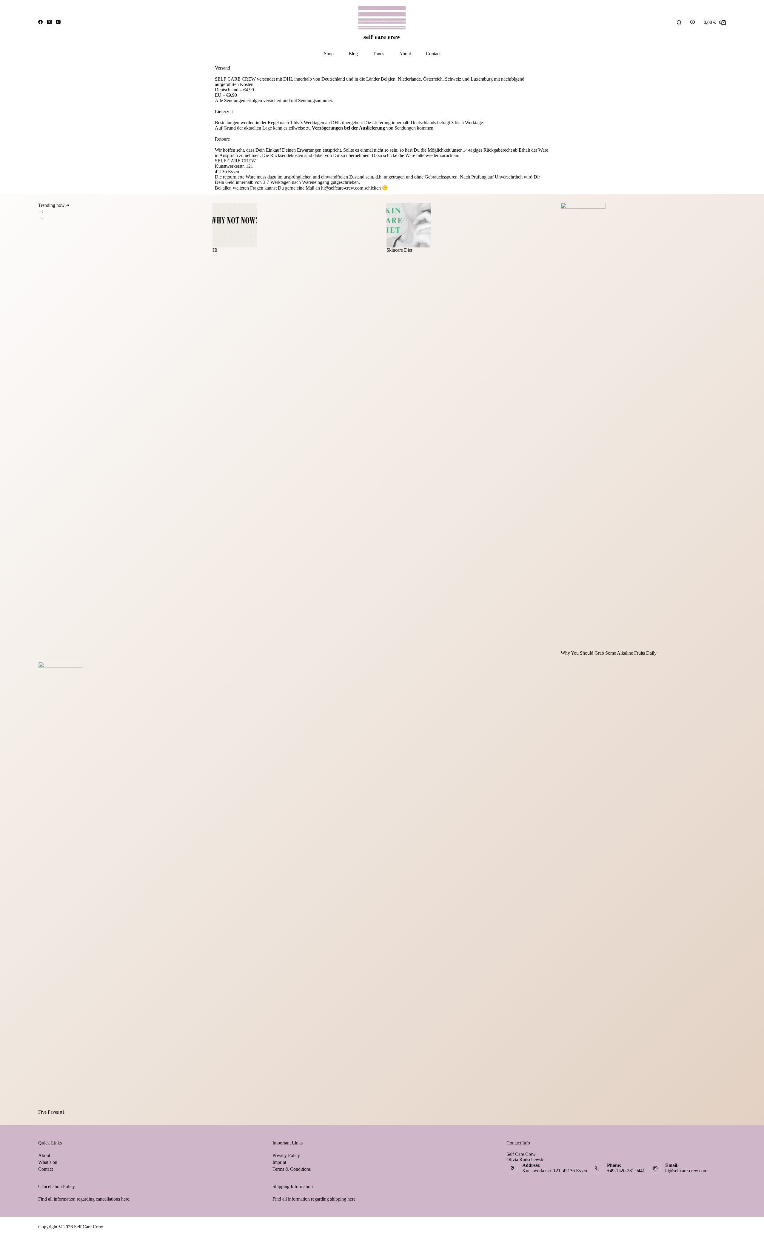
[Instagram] (58, 22)
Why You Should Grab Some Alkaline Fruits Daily (609, 653)
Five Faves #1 (51, 1112)
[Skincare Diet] (469, 225)
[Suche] (679, 22)
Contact (433, 53)
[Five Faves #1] (121, 886)
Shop (329, 53)
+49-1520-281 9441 (626, 1170)
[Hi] (295, 225)
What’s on (47, 1162)
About (405, 53)
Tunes (378, 53)
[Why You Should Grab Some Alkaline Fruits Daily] (643, 426)
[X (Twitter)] (49, 22)
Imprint (279, 1162)
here (125, 1198)
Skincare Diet (399, 250)
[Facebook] (40, 22)
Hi (214, 250)
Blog (353, 53)
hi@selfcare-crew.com (686, 1170)
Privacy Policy (286, 1155)
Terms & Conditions (291, 1169)
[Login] (692, 22)
